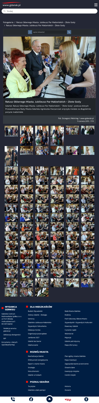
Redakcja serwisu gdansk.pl (9, 329)
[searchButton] (69, 32)
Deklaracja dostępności (12, 334)
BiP (4, 338)
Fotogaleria (8, 22)
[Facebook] (31, 399)
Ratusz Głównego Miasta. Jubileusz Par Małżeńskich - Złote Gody (45, 22)
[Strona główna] (13, 399)
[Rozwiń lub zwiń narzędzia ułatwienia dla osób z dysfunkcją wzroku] (86, 400)
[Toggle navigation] (95, 5)
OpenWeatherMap (8, 345)
